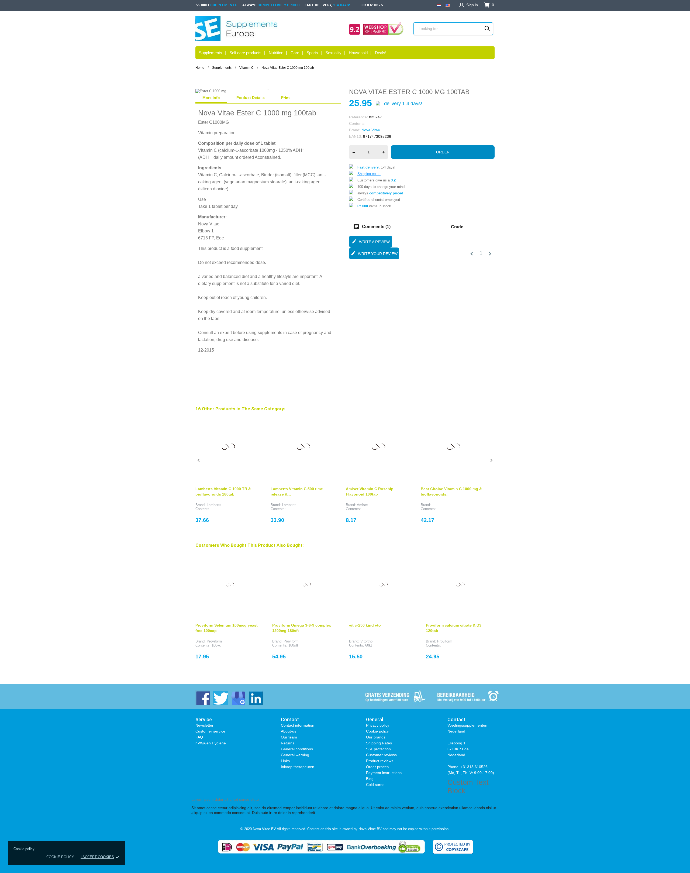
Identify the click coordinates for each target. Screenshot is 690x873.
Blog (370, 778)
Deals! (380, 52)
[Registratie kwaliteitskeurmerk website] (376, 28)
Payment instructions (384, 773)
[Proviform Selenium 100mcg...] (256, 558)
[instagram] (237, 697)
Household (358, 52)
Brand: (354, 130)
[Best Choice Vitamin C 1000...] (478, 422)
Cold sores (375, 784)
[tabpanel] (268, 91)
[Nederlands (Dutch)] (439, 5)
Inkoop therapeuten (297, 767)
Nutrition (276, 52)
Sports (312, 52)
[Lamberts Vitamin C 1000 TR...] (253, 422)
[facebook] (202, 697)
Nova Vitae (370, 130)
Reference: (358, 117)
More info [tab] (211, 97)
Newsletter (204, 725)
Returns (287, 743)
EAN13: (355, 136)
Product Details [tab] (250, 97)
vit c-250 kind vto (365, 625)
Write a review (371, 241)
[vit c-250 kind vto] (409, 558)
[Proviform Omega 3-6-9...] (332, 558)
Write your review (374, 253)
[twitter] (220, 697)
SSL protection (378, 749)
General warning (295, 755)
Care (295, 52)
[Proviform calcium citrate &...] (486, 558)
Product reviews (379, 761)
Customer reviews (381, 755)
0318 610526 (371, 5)
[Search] (487, 28)
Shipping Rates (379, 743)
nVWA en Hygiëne (210, 743)
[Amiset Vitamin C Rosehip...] (403, 422)
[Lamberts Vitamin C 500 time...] (328, 422)
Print (285, 97)
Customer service (210, 731)
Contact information (297, 725)
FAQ (199, 737)
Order (443, 152)
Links (285, 761)
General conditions (297, 749)
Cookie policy (60, 857)
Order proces (377, 767)
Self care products (245, 52)
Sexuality (333, 52)
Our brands (375, 737)
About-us (288, 731)
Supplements (210, 52)
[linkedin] (255, 697)
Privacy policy (377, 725)
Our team (289, 737)
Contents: (357, 123)
